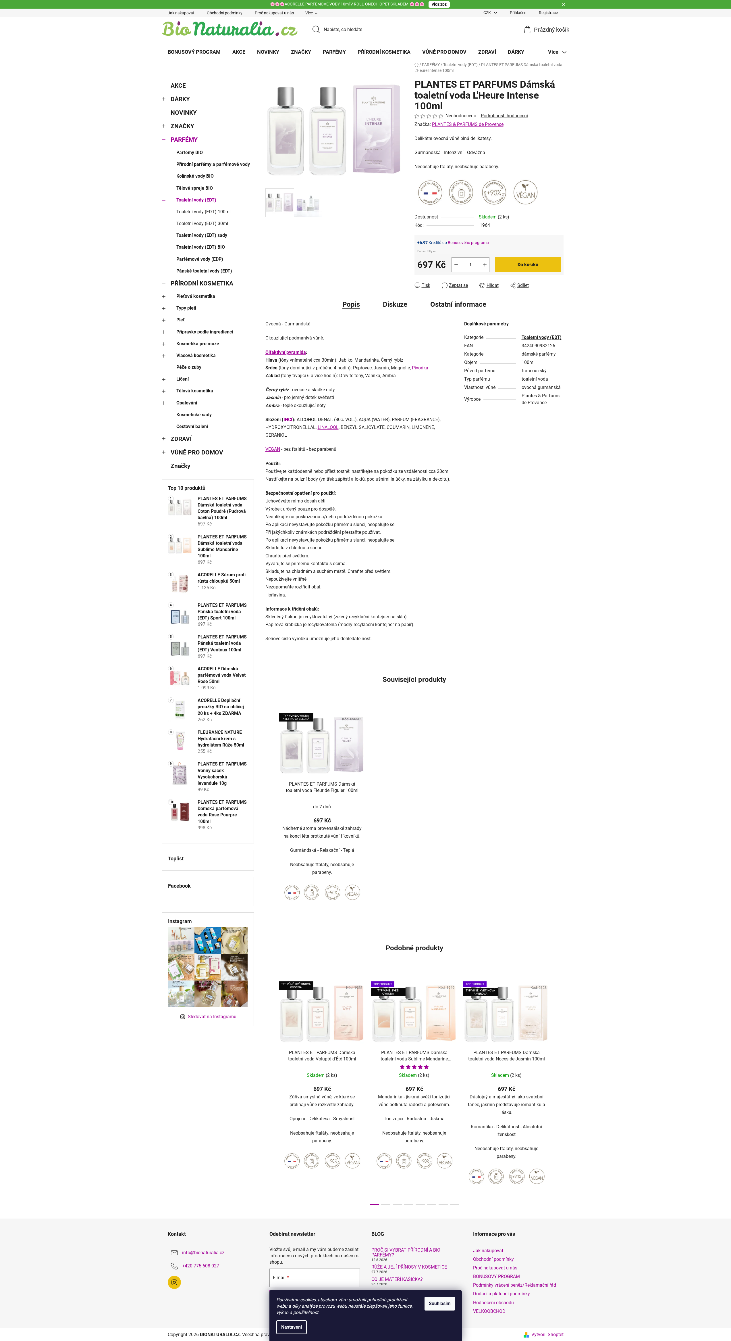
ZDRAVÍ (181, 439)
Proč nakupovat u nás (274, 13)
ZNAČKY (182, 126)
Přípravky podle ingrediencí (204, 332)
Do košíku (528, 264)
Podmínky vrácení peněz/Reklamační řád (514, 1285)
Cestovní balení (192, 426)
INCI (287, 419)
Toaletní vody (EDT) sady (201, 235)
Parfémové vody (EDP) (199, 259)
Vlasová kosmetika (196, 355)
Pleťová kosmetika (195, 296)
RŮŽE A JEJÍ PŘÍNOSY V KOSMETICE (409, 1267)
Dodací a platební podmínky (501, 1293)
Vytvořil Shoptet (547, 1334)
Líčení (182, 379)
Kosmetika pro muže (197, 343)
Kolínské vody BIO (195, 176)
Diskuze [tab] (395, 304)
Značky (180, 466)
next (559, 1091)
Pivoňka (420, 368)
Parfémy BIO (189, 152)
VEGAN (272, 449)
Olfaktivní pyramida (285, 352)
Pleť (180, 320)
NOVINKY (184, 112)
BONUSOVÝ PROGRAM (496, 1276)
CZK (487, 12)
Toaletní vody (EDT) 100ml (203, 211)
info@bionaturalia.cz (203, 1252)
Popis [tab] (351, 304)
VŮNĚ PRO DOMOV (197, 452)
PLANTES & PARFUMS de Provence (468, 124)
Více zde (439, 5)
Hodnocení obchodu (493, 1302)
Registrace (548, 12)
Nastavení (291, 1327)
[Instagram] (174, 1282)
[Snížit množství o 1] (456, 265)
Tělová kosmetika (194, 391)
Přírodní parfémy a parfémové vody (213, 164)
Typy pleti (186, 308)
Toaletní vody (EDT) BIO (200, 247)
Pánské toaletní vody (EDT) (204, 271)
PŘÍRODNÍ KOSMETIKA (202, 283)
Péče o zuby (188, 367)
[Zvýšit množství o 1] (485, 265)
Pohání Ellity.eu (426, 251)
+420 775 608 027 (200, 1266)
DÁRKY (180, 99)
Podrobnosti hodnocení (504, 115)
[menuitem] (194, 52)
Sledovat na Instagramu (212, 1016)
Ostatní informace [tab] (458, 304)
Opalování (186, 403)
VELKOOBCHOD (489, 1311)
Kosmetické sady (194, 414)
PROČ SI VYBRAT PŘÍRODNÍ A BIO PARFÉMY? (405, 1253)
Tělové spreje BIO (194, 188)
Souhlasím (440, 1303)
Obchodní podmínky (224, 13)
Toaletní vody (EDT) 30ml (202, 223)
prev (270, 1091)
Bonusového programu (468, 242)
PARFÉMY (184, 139)
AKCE (178, 85)
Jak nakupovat (181, 13)
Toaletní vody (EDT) (196, 200)
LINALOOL (328, 427)
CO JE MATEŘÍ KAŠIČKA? (397, 1279)
